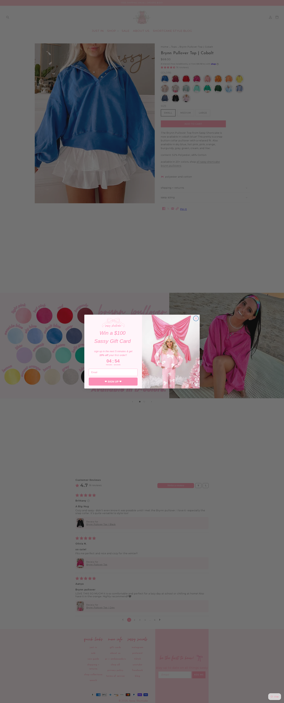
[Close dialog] (196, 318)
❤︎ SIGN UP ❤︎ (113, 381)
